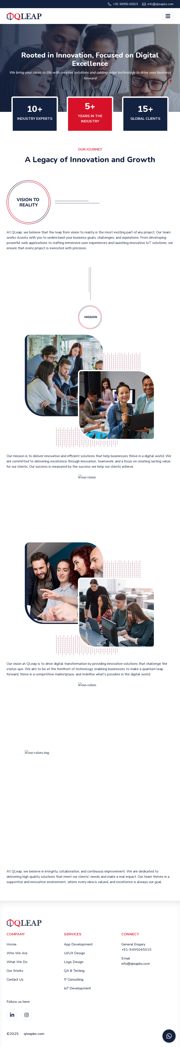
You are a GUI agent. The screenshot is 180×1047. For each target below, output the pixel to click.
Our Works (15, 970)
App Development (78, 944)
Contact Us (15, 979)
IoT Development (77, 988)
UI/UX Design (74, 953)
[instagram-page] (26, 1014)
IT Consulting (73, 979)
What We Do (17, 962)
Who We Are (17, 953)
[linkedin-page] (12, 1014)
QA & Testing (74, 970)
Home (11, 944)
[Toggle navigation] (167, 16)
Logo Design (73, 962)
